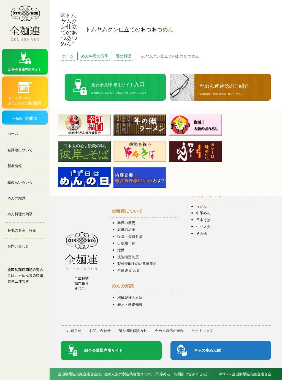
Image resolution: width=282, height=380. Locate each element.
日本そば (203, 219)
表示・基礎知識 (129, 304)
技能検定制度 (128, 257)
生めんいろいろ (19, 182)
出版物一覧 (126, 243)
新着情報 (14, 166)
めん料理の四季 (19, 214)
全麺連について (19, 150)
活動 (120, 250)
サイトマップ (202, 330)
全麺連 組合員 (128, 270)
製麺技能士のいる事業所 (137, 263)
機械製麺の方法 (129, 297)
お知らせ (74, 330)
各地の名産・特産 (21, 230)
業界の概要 (126, 223)
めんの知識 (16, 198)
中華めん (203, 213)
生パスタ (203, 226)
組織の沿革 (126, 229)
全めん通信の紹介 (169, 330)
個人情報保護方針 (132, 330)
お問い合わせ (18, 246)
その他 (201, 233)
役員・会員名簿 (129, 236)
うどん (201, 206)
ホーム (12, 133)
